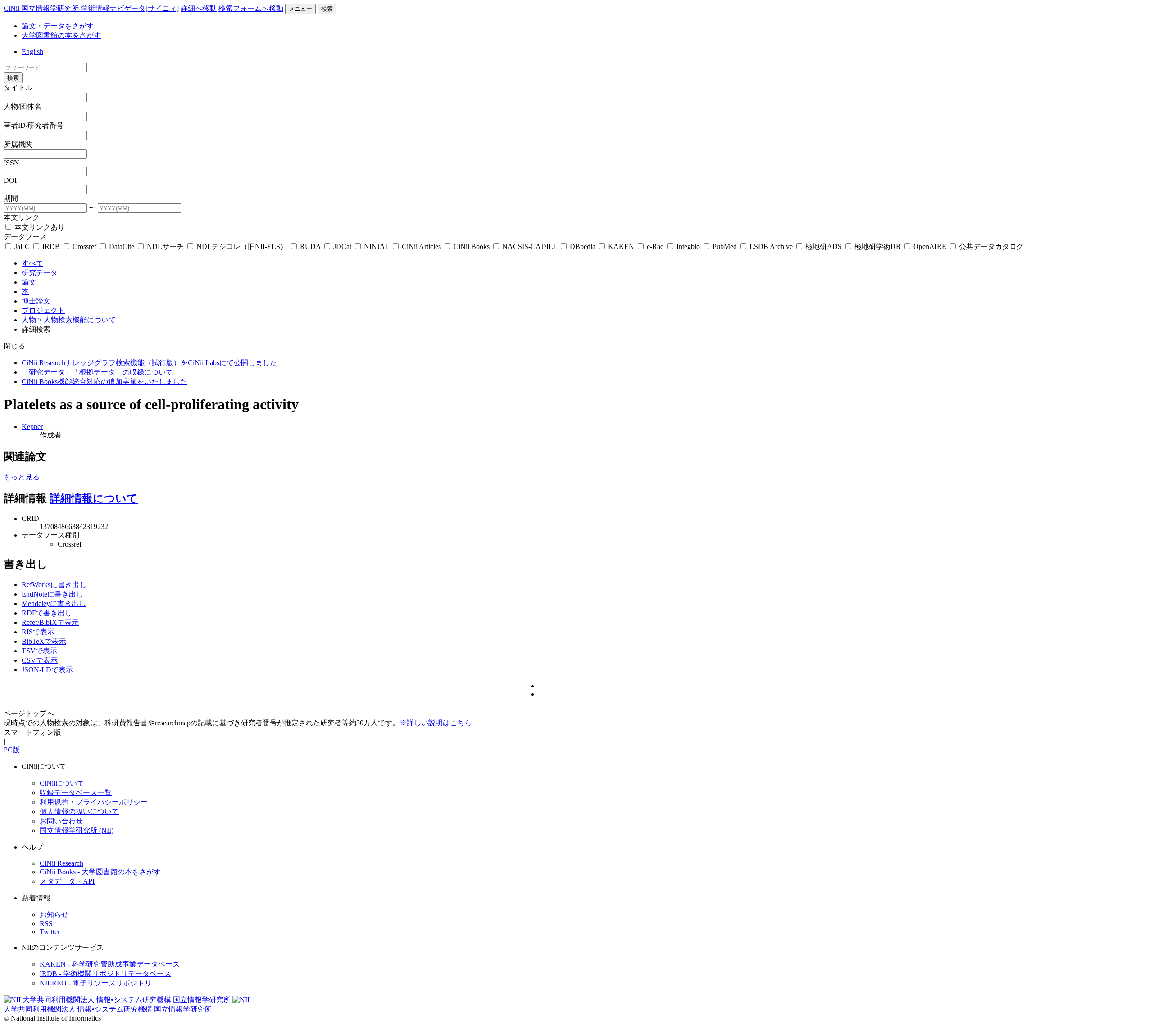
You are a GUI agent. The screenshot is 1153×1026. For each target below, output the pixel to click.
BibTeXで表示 (44, 641)
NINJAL (376, 246)
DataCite (121, 246)
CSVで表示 (40, 660)
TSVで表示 (39, 651)
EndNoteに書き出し (52, 594)
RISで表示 (38, 632)
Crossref (84, 246)
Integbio (688, 246)
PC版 (12, 750)
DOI (10, 180)
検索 (327, 8)
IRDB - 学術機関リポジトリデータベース (105, 973)
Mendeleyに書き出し (54, 603)
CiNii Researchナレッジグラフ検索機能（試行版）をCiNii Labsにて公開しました (149, 362)
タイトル (18, 87)
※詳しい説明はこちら (435, 723)
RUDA (310, 246)
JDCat (342, 246)
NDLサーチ (165, 246)
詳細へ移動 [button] (199, 8)
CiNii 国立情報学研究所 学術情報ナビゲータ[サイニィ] (91, 8)
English (32, 51)
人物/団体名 (22, 106)
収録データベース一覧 (76, 792)
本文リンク (22, 217)
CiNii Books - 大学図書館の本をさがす (100, 872)
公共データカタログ (990, 246)
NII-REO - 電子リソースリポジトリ (96, 983)
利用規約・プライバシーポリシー (94, 802)
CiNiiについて (62, 783)
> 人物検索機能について (77, 320)
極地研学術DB (878, 246)
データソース (25, 236)
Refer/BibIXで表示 (50, 622)
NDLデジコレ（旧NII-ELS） (242, 246)
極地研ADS (823, 246)
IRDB (51, 246)
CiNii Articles (421, 246)
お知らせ (54, 914)
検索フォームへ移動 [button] (250, 8)
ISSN (11, 163)
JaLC (22, 246)
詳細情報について (94, 498)
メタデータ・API (67, 881)
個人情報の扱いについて (79, 811)
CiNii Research (61, 863)
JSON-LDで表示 (47, 669)
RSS (46, 923)
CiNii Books (471, 246)
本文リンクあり (39, 227)
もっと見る (22, 477)
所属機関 (18, 144)
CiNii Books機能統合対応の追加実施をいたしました (104, 381)
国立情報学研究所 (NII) (76, 830)
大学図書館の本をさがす (61, 35)
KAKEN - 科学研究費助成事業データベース (110, 964)
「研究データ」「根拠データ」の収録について (97, 372)
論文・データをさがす (58, 26)
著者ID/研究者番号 (34, 125)
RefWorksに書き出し (54, 584)
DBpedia (582, 246)
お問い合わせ (61, 821)
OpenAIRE (930, 246)
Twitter (50, 932)
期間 (11, 198)
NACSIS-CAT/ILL (529, 246)
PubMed (725, 246)
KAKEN (621, 246)
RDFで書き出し (47, 613)
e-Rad (655, 246)
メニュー (300, 8)
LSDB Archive (771, 246)
